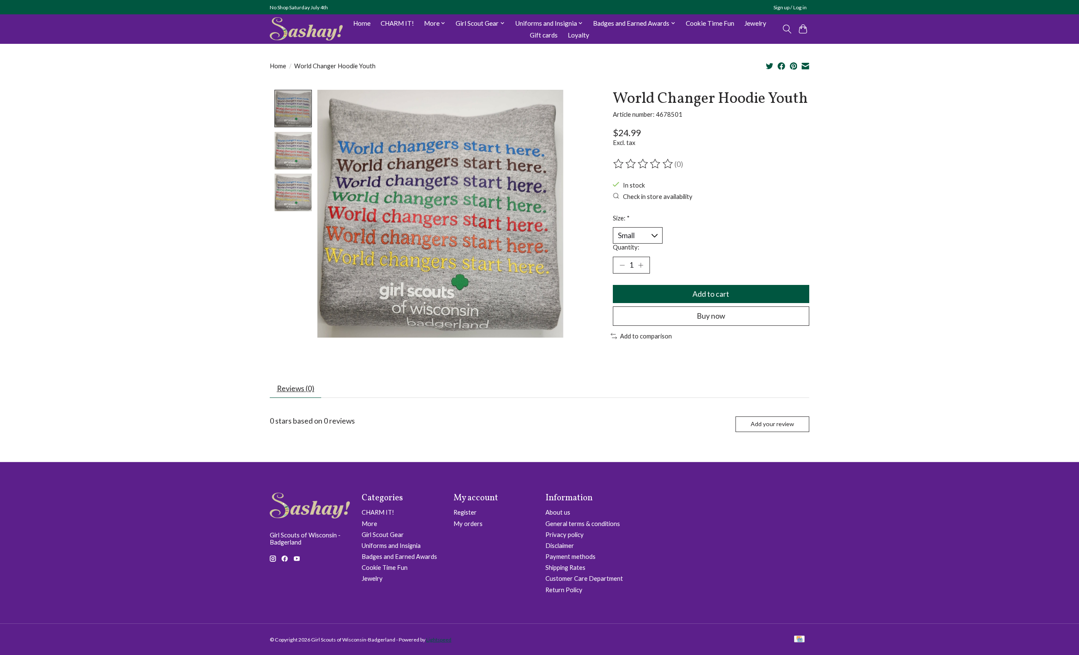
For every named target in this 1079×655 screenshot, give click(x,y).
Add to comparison (646, 336)
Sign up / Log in (790, 7)
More (369, 523)
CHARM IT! (397, 23)
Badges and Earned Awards (399, 556)
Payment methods (570, 556)
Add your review (772, 423)
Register (465, 512)
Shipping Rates (565, 567)
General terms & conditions (582, 523)
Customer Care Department (584, 578)
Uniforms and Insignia (391, 545)
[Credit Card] (799, 640)
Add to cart (710, 294)
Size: (621, 218)
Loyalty (578, 35)
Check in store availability (657, 196)
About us (557, 512)
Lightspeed (438, 639)
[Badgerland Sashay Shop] (306, 28)
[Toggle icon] (787, 29)
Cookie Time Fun (710, 23)
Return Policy (563, 589)
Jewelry (755, 23)
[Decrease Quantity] (622, 265)
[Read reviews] (643, 163)
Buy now (711, 315)
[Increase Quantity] (641, 265)
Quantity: (626, 247)
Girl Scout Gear (383, 534)
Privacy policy (564, 534)
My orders (468, 523)
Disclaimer (559, 545)
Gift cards (544, 35)
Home (361, 23)
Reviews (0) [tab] (295, 388)
